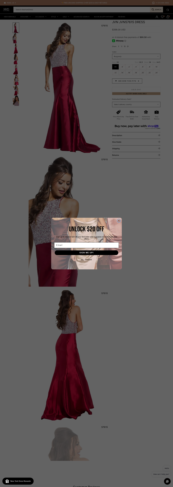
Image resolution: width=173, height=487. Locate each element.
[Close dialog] (119, 220)
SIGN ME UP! (86, 253)
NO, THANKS (86, 260)
